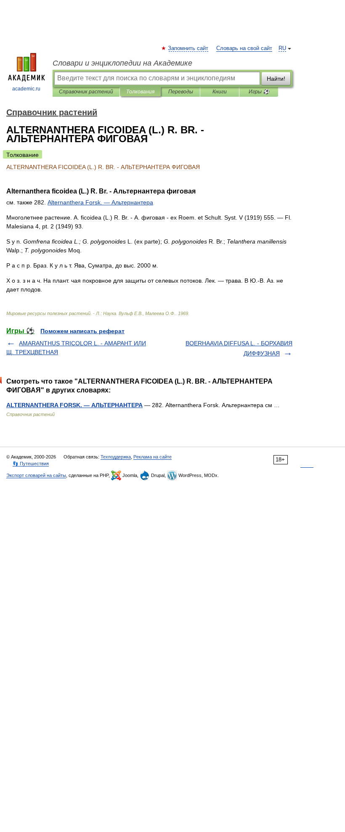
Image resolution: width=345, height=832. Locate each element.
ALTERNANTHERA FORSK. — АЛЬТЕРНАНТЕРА (74, 405)
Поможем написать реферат (82, 331)
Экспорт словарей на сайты (36, 475)
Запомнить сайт (188, 48)
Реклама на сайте (152, 456)
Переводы (180, 92)
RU (282, 48)
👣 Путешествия (31, 463)
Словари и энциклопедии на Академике (122, 63)
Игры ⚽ (259, 92)
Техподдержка (116, 456)
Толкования (140, 92)
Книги (219, 92)
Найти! (276, 78)
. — (100, 202)
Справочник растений (86, 92)
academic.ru (26, 89)
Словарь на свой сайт (244, 48)
